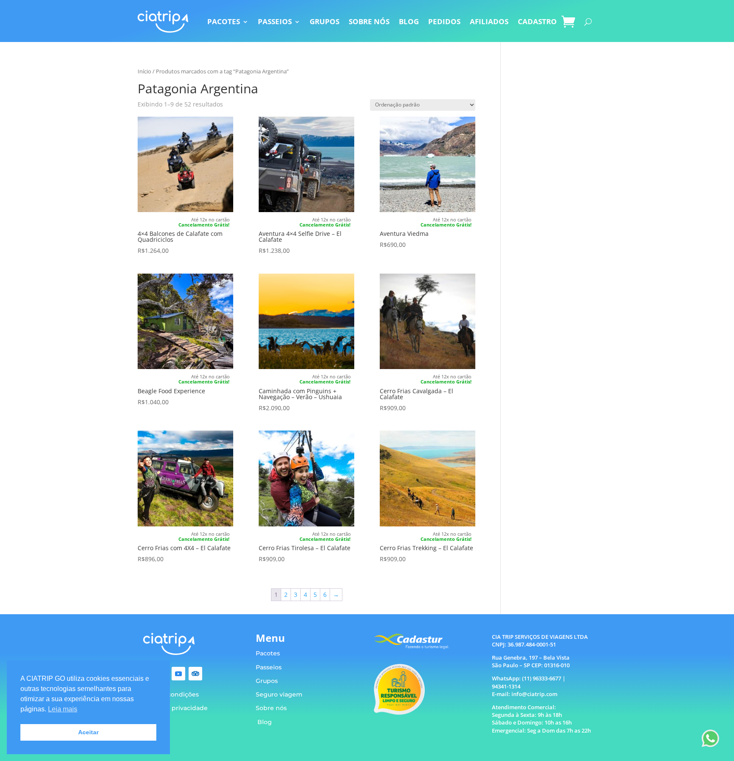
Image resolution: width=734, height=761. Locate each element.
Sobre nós (271, 708)
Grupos (267, 681)
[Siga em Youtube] (178, 673)
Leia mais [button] (62, 709)
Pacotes (268, 653)
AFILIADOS (489, 21)
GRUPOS (324, 21)
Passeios (269, 667)
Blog (264, 722)
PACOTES (223, 21)
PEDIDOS (444, 21)
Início (144, 71)
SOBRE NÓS (369, 21)
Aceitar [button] (88, 732)
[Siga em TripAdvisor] (195, 673)
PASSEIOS (275, 21)
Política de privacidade (173, 708)
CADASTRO (537, 21)
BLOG (409, 21)
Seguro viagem (279, 694)
